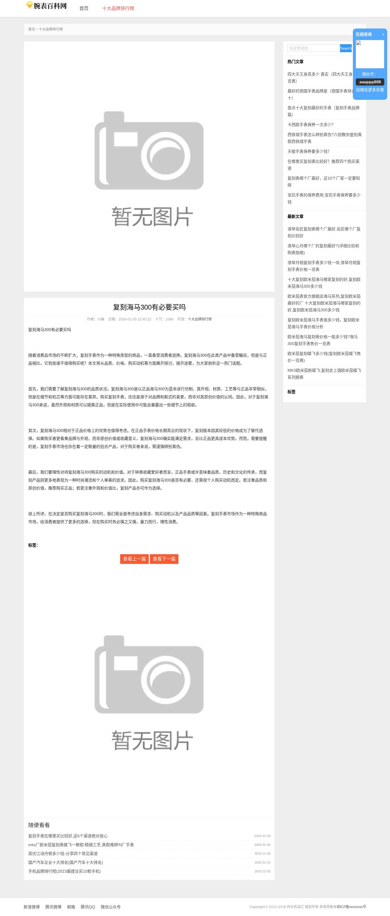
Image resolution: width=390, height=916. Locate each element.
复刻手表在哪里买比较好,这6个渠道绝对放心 (68, 836)
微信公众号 (111, 907)
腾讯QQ (88, 907)
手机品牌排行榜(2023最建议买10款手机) (64, 871)
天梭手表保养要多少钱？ (309, 151)
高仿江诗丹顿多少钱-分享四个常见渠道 (63, 853)
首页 (84, 8)
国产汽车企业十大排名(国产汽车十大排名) (65, 862)
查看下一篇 (164, 558)
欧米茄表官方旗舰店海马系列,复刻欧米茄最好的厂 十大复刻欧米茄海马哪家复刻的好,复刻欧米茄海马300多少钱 (324, 303)
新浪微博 (32, 907)
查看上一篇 (134, 558)
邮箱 (71, 907)
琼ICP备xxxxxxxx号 (351, 907)
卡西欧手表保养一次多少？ (311, 124)
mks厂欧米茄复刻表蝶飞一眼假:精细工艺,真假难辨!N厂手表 (81, 844)
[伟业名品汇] (45, 5)
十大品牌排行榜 (118, 8)
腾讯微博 (53, 907)
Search (346, 48)
